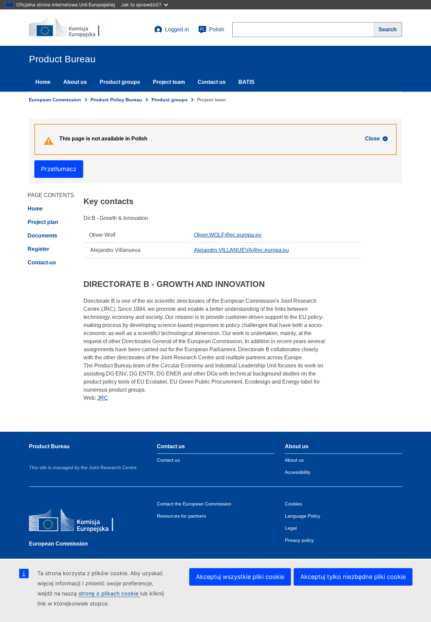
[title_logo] (69, 28)
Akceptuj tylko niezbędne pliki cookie (353, 576)
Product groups (120, 82)
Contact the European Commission (194, 503)
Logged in (177, 29)
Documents (42, 235)
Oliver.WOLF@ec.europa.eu (227, 235)
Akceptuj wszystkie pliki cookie (240, 576)
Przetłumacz (58, 168)
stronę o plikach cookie (109, 593)
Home (43, 82)
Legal (291, 528)
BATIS (246, 82)
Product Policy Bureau (116, 99)
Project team (169, 82)
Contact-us (42, 262)
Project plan (43, 222)
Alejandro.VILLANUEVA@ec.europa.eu (241, 250)
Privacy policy (299, 540)
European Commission (55, 99)
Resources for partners (181, 516)
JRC (102, 398)
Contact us (212, 82)
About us (75, 82)
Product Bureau (49, 446)
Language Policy (302, 516)
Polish (212, 29)
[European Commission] (78, 521)
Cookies (293, 503)
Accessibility (297, 472)
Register (38, 249)
